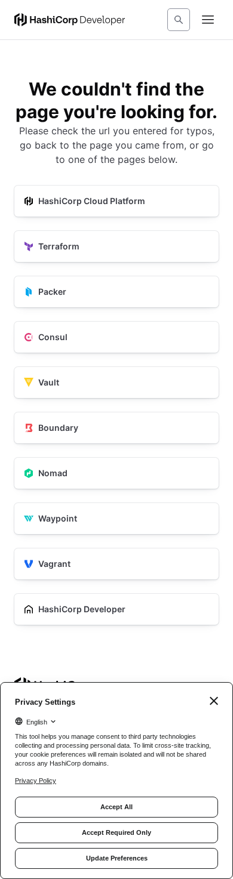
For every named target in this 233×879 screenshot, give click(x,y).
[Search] (178, 19)
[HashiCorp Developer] (116, 609)
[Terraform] (116, 246)
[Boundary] (116, 427)
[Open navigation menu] (208, 19)
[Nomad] (116, 473)
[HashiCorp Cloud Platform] (116, 201)
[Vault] (116, 382)
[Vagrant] (116, 563)
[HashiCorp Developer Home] (69, 19)
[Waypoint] (116, 518)
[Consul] (116, 337)
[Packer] (116, 291)
